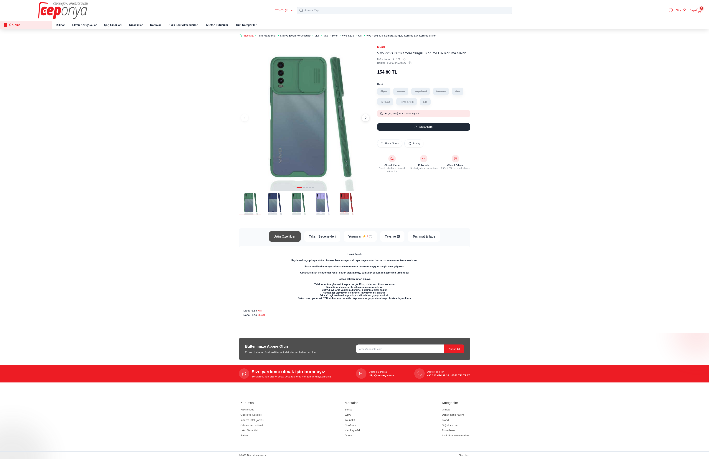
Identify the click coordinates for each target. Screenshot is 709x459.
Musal (381, 46)
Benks (348, 409)
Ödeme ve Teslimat (251, 425)
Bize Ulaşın (464, 455)
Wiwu (348, 414)
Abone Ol (454, 348)
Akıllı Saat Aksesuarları (455, 435)
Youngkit (350, 419)
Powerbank (448, 430)
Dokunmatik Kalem (453, 414)
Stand (445, 419)
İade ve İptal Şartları (252, 419)
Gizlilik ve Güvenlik (251, 414)
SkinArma (350, 425)
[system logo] (63, 10)
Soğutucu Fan (450, 425)
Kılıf (260, 310)
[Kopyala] (404, 59)
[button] (299, 187)
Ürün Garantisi (248, 430)
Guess (348, 435)
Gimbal (446, 409)
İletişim (244, 435)
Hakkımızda (247, 409)
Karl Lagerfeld (353, 430)
